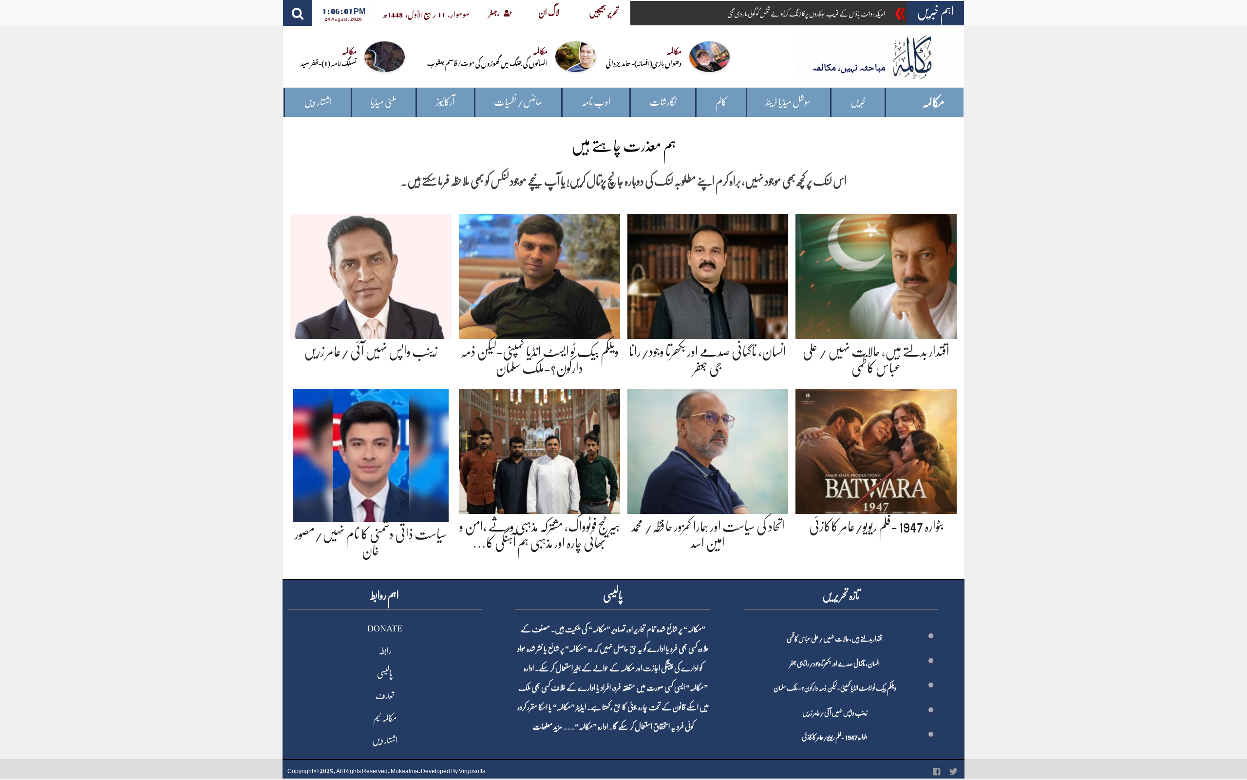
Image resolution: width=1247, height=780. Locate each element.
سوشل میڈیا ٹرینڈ (788, 102)
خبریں (858, 102)
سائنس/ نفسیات (518, 102)
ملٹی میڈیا (384, 102)
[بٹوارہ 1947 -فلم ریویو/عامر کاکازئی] (876, 450)
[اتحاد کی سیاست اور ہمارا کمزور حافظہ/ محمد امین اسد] (708, 450)
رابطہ (384, 651)
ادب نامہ (596, 102)
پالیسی (385, 673)
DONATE (384, 628)
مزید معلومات (547, 726)
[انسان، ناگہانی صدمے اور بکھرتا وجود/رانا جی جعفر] (708, 274)
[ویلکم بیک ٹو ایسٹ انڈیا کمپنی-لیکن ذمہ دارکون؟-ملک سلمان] (539, 274)
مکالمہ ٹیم (385, 718)
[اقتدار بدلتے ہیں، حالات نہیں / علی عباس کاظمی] (876, 274)
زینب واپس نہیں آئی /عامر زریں (370, 352)
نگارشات (662, 102)
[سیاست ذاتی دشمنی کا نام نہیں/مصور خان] (371, 453)
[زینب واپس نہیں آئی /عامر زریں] (371, 274)
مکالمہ (933, 102)
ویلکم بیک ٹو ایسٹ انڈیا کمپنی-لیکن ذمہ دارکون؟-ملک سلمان (835, 688)
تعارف (385, 696)
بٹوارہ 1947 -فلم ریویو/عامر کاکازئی (876, 527)
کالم (721, 102)
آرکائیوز (445, 102)
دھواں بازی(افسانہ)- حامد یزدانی (643, 62)
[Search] (297, 13)
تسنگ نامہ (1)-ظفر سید (328, 62)
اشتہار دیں (318, 102)
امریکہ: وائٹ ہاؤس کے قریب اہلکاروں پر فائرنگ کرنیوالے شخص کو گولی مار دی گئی (806, 14)
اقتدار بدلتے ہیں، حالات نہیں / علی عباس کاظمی (835, 639)
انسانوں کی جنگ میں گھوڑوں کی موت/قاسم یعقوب (487, 62)
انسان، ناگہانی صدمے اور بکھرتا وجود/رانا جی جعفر (835, 663)
